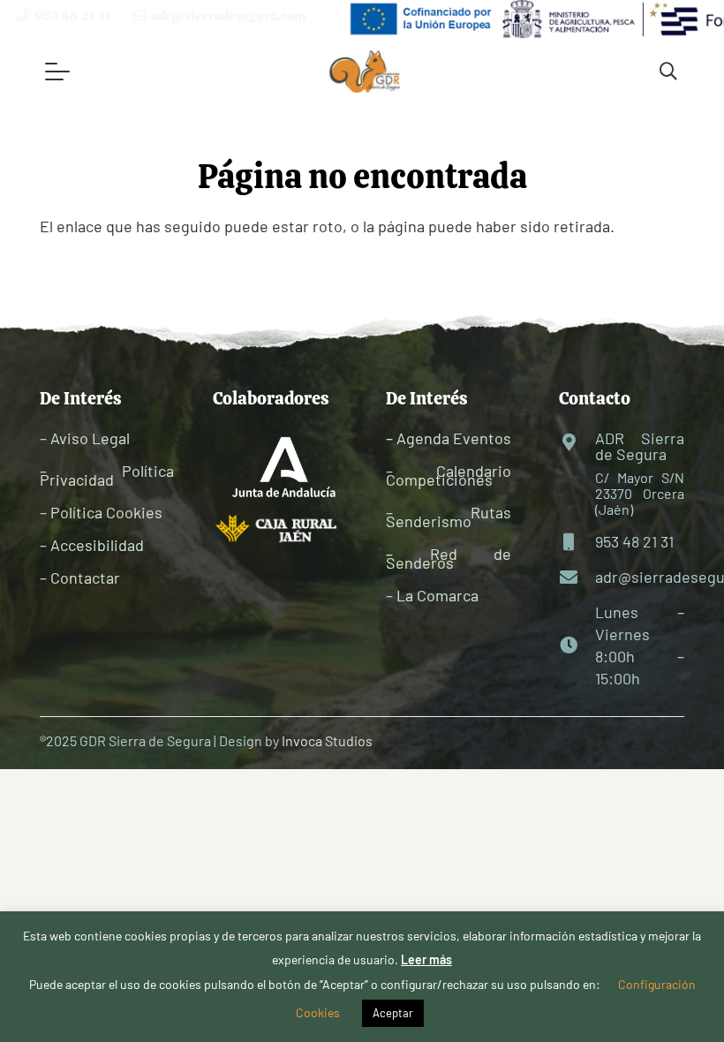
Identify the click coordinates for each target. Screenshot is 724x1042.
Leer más (426, 959)
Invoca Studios (327, 740)
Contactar (85, 577)
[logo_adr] (365, 72)
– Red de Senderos (448, 558)
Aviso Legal (90, 438)
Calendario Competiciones (448, 475)
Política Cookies (106, 512)
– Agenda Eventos (448, 438)
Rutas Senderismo (448, 516)
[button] (57, 71)
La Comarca (437, 595)
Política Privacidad (107, 475)
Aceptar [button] (393, 1013)
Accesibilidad (97, 545)
